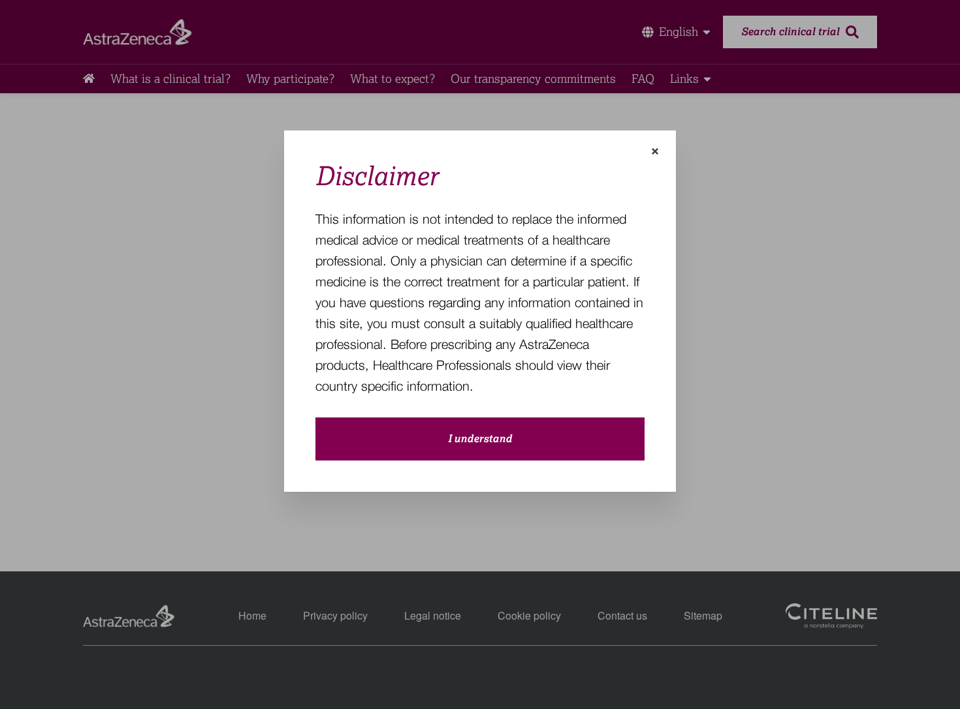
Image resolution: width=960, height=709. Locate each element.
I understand (480, 439)
